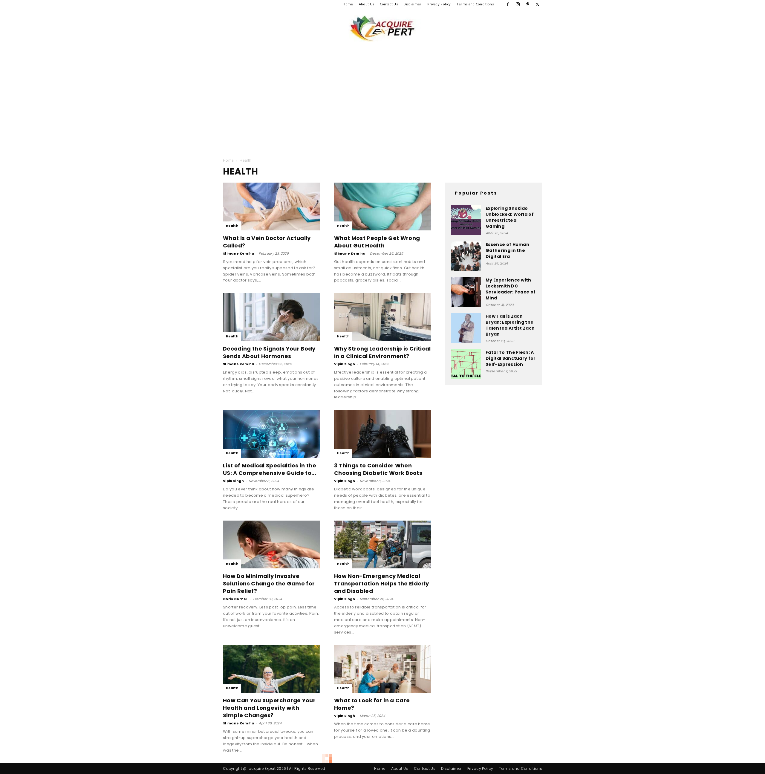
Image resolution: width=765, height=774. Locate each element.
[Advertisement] (382, 92)
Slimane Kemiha (238, 253)
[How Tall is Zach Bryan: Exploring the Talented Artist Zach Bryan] (466, 328)
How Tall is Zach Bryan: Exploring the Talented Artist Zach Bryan (510, 325)
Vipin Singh (344, 364)
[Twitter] (537, 4)
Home (348, 4)
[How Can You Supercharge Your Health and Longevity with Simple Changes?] (271, 669)
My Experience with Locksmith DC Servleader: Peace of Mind (511, 289)
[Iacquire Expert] (382, 28)
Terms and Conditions (475, 4)
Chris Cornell (236, 598)
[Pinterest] (527, 4)
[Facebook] (507, 4)
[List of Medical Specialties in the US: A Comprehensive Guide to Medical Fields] (271, 434)
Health (232, 226)
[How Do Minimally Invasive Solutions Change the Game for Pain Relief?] (271, 544)
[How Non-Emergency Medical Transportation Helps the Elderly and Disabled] (382, 544)
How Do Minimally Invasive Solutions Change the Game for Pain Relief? (269, 583)
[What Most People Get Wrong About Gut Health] (382, 206)
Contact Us (389, 4)
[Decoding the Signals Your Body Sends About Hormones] (271, 317)
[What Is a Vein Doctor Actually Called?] (271, 206)
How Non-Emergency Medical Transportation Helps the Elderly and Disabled (381, 583)
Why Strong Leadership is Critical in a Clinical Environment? (382, 352)
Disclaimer (412, 4)
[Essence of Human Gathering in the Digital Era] (466, 256)
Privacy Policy (439, 4)
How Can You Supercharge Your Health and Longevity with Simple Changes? (269, 708)
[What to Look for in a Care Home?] (382, 669)
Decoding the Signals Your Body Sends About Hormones (269, 352)
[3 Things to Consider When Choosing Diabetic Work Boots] (382, 434)
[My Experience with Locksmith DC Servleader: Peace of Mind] (466, 292)
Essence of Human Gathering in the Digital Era (507, 250)
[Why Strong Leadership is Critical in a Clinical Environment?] (382, 317)
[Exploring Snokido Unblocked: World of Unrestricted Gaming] (466, 220)
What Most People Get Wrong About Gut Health (377, 241)
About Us (366, 4)
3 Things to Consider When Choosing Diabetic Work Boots (378, 469)
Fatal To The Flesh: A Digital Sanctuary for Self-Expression (511, 358)
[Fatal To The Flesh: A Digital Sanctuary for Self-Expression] (466, 364)
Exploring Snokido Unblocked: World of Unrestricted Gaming (510, 217)
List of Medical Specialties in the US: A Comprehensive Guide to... (269, 469)
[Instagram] (517, 4)
